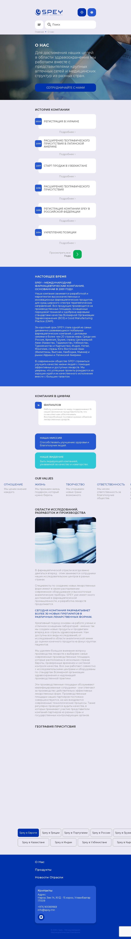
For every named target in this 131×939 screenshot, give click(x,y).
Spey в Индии (63, 842)
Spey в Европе (28, 832)
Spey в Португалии (76, 832)
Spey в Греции (51, 832)
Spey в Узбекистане (94, 842)
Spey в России (101, 832)
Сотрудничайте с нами (65, 87)
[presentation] (29, 413)
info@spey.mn (46, 910)
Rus (95, 12)
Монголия (85, 12)
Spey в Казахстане (33, 842)
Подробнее (66, 132)
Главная (39, 31)
